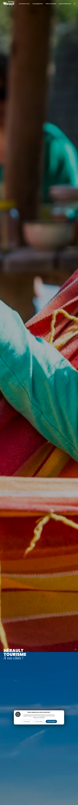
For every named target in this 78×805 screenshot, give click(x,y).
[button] (75, 649)
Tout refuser (26, 721)
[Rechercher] (75, 4)
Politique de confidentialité (39, 717)
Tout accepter (51, 721)
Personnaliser (39, 721)
